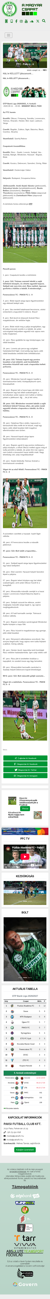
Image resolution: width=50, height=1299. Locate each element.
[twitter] (38, 21)
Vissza (25, 808)
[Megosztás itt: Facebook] (25, 763)
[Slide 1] (20, 905)
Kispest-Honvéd (26, 1070)
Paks (12, 1107)
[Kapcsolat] (12, 21)
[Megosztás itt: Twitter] (25, 769)
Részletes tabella (12, 1113)
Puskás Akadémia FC (25, 1010)
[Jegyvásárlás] (6, 21)
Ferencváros (9, 1082)
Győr (12, 1092)
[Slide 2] (25, 905)
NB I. (45, 70)
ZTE (25, 1092)
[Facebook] (16, 22)
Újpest (26, 1107)
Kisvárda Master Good (25, 1048)
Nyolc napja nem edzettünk (16, 816)
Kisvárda (11, 1087)
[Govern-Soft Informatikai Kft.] (25, 1289)
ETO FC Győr (25, 1043)
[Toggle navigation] (8, 35)
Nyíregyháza (26, 1037)
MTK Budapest (26, 1021)
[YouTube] (26, 22)
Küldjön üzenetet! (25, 1154)
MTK (12, 1102)
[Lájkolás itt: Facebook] (25, 758)
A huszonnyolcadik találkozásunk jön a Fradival (28, 802)
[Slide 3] (30, 905)
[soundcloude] (31, 21)
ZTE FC (26, 1065)
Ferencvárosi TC (25, 1054)
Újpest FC (26, 1027)
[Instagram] (21, 22)
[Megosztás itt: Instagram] (25, 775)
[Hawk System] (25, 1278)
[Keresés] (43, 22)
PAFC (26, 1097)
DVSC (25, 1059)
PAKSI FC (26, 1032)
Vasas (25, 1016)
